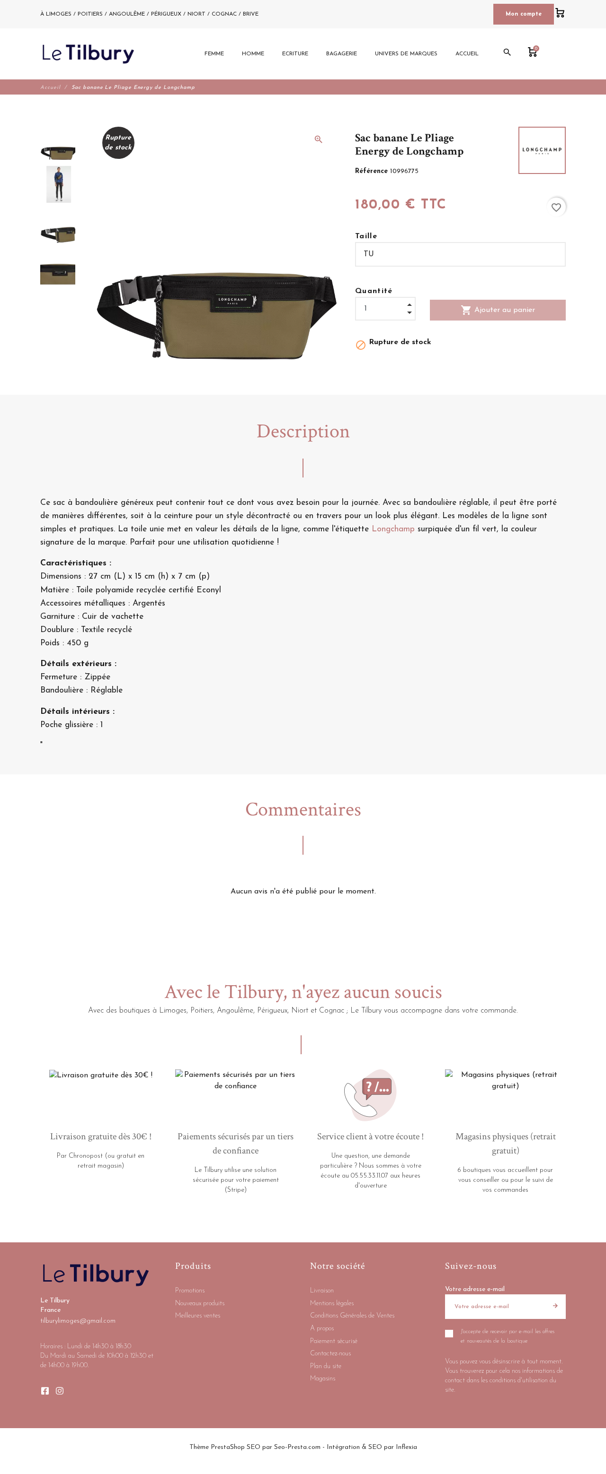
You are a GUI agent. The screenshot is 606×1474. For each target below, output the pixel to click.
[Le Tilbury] (88, 54)
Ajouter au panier (498, 310)
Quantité (374, 291)
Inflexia (406, 1447)
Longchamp (393, 529)
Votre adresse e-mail (475, 1289)
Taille (366, 236)
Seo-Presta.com (297, 1447)
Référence (372, 171)
